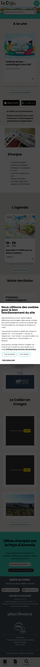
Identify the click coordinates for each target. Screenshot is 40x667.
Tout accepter (9, 354)
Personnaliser (8, 360)
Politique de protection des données (21, 349)
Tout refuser (24, 354)
